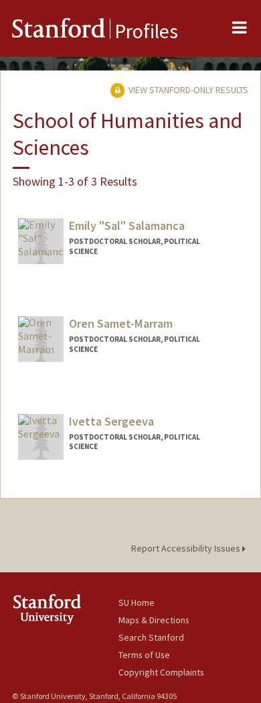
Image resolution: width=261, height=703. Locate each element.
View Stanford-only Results (187, 90)
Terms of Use (144, 655)
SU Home (136, 602)
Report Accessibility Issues (186, 548)
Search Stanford (151, 637)
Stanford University (65, 608)
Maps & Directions (153, 620)
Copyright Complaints (161, 672)
